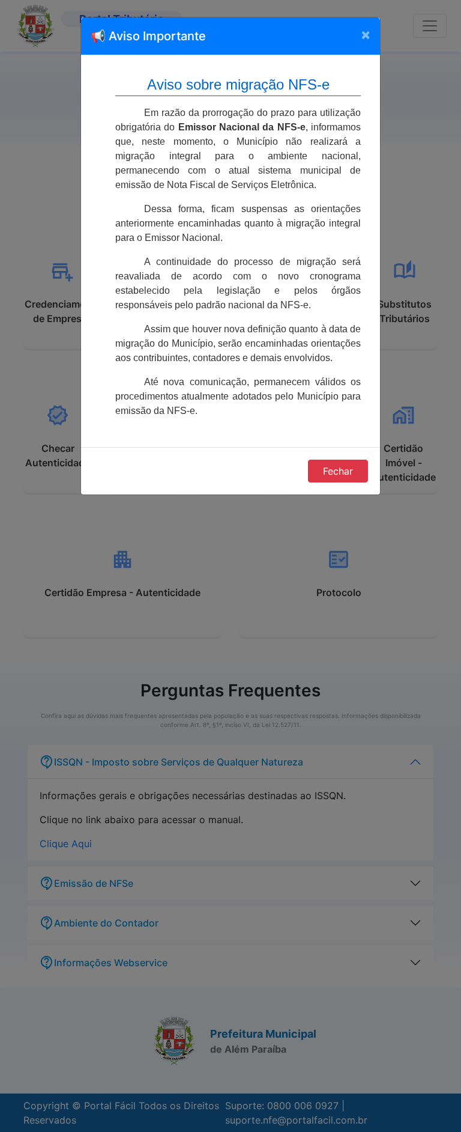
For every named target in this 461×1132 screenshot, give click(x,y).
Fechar (338, 471)
